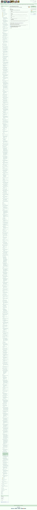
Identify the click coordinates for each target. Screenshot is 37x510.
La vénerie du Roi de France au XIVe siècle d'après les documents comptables (5, 252)
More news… (34, 14)
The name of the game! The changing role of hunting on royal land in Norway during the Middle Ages (5, 454)
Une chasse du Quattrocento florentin (5, 209)
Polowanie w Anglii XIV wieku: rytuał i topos (5, 241)
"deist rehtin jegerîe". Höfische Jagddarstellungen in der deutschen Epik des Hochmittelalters (5, 21)
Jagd (3, 16)
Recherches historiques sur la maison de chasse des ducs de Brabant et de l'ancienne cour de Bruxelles (5, 70)
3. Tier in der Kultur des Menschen (5, 479)
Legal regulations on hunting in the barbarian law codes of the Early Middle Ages (5, 456)
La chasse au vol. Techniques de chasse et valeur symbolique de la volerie (5, 287)
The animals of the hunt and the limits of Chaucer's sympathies (5, 476)
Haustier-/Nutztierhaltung (5, 13)
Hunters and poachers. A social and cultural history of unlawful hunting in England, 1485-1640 (5, 117)
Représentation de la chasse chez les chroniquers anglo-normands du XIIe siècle (5, 183)
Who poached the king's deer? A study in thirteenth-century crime (5, 292)
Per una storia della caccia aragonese (5, 105)
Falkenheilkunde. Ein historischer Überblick (5, 300)
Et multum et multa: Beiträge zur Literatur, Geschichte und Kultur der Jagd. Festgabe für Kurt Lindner (5, 63)
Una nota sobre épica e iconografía (5, 26)
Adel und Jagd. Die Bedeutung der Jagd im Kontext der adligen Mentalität (5, 378)
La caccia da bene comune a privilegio (5, 177)
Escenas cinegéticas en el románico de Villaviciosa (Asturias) (5, 197)
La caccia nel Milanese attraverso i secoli (5, 294)
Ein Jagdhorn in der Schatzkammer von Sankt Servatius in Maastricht (5, 207)
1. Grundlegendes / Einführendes (4, 10)
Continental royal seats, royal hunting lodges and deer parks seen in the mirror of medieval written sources (5, 446)
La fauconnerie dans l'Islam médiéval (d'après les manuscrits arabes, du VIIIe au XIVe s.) (5, 358)
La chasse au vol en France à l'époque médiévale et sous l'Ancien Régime (5, 333)
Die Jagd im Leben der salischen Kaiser (5, 231)
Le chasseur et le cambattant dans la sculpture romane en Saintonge (5, 195)
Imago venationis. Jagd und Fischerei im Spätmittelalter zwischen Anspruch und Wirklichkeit (5, 75)
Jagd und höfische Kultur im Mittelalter (5, 90)
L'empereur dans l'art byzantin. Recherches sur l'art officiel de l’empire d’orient (5, 473)
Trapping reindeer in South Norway (5, 229)
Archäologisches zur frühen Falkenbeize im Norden (5, 312)
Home (1, 3)
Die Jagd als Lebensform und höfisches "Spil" (5, 96)
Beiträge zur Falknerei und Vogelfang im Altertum (5, 314)
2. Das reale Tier (13, 4)
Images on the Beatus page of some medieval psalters (5, 205)
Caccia (3, 203)
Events (15, 3)
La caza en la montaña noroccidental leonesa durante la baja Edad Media (5, 243)
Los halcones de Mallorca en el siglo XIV (5, 336)
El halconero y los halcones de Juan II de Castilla (5, 348)
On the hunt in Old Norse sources (5, 447)
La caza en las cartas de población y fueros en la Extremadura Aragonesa (5, 100)
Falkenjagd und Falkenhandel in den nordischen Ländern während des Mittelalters (5, 310)
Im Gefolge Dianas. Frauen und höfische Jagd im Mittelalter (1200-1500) (5, 68)
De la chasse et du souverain (4, 129)
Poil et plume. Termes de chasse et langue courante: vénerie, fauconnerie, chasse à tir (5, 364)
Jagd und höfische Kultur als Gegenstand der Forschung (5, 144)
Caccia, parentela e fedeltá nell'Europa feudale (5, 72)
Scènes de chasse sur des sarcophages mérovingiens (5, 201)
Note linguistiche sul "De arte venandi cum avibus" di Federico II (5, 360)
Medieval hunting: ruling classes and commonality (5, 35)
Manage (8, 3)
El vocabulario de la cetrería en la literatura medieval (5, 362)
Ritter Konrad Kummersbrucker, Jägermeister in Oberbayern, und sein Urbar (5, 227)
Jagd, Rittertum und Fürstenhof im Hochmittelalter (5, 139)
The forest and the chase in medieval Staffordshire (5, 233)
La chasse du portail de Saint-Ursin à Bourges (5, 189)
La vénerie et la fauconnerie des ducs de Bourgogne (5, 335)
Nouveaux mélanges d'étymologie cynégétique (5, 369)
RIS (11, 17)
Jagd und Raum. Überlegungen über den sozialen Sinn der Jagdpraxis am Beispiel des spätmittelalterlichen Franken (5, 125)
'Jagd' (3, 374)
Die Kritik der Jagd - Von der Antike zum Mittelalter (5, 164)
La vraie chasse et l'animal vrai (5, 134)
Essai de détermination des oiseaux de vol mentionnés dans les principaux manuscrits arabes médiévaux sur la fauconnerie (5, 372)
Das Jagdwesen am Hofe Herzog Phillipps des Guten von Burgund (5, 320)
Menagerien (4, 15)
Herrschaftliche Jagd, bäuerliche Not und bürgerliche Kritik (5, 58)
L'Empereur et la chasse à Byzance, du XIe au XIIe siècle (5, 54)
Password (2, 498)
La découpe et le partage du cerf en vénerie (5, 255)
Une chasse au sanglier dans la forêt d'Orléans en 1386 (5, 235)
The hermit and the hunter (5, 244)
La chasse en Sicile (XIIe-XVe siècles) (5, 39)
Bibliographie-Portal (10, 1)
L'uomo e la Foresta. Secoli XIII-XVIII (5, 167)
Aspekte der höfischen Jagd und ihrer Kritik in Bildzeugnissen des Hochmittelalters (5, 175)
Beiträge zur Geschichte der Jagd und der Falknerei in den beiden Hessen (5, 98)
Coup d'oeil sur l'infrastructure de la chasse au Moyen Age (5, 112)
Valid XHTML (18, 508)
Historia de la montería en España (5, 317)
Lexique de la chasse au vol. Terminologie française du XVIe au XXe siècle (5, 30)
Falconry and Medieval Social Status (5, 331)
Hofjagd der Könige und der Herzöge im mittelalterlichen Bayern (5, 163)
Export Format (11, 9)
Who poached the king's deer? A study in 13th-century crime (5, 237)
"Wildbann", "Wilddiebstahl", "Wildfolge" (5, 179)
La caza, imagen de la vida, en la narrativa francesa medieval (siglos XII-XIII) (5, 185)
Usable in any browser (24, 508)
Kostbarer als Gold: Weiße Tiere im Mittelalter (5, 395)
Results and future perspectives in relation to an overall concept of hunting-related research (5, 470)
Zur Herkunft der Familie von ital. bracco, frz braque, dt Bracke (5, 296)
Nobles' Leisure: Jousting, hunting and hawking (5, 94)
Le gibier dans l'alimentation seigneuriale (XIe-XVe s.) (5, 289)
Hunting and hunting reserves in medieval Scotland (5, 307)
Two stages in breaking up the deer (5, 239)
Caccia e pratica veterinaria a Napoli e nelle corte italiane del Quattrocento (5, 107)
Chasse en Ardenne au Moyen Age (5, 248)
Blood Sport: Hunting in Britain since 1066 (5, 403)
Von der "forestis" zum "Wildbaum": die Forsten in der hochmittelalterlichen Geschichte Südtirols (5, 273)
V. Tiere (3, 487)
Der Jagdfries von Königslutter (4, 218)
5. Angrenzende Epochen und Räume (5, 482)
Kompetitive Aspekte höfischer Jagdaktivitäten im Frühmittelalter (5, 397)
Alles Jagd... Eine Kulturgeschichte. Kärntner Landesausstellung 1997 (5, 34)
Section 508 (12, 508)
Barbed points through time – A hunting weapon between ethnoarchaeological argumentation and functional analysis (5, 421)
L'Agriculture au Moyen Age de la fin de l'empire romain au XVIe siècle (5, 78)
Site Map (31, 0)
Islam (3, 202)
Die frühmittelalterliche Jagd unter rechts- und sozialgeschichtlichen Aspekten (5, 92)
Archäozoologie (4, 12)
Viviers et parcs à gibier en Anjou (5, 267)
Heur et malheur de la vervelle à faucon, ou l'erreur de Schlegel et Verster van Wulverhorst (5, 355)
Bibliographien (5, 3)
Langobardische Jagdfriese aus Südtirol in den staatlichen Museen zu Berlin (5, 225)
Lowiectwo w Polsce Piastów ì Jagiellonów (5, 180)
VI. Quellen (3, 488)
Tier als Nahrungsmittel (5, 14)
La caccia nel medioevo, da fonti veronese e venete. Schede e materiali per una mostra (5, 42)
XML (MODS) (12, 19)
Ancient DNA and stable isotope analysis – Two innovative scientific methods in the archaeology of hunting (5, 465)
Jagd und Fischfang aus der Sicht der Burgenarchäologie (5, 121)
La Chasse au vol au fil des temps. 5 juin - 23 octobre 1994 (5, 298)
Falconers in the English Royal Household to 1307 (5, 325)
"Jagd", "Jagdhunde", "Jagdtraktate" (5, 146)
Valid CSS (21, 508)
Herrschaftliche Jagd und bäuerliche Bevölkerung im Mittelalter (5, 161)
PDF (11, 15)
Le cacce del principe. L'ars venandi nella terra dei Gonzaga (5, 114)
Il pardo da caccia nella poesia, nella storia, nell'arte (5, 254)
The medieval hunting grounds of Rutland (5, 45)
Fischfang (4, 478)
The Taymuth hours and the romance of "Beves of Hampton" (5, 187)
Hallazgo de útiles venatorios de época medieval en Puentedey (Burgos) (5, 191)
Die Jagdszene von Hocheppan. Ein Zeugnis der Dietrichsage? (5, 220)
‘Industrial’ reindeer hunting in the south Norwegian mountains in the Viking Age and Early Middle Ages (5, 419)
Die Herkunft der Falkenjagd (5, 313)
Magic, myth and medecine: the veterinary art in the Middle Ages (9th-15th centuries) (5, 137)
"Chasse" (4, 79)
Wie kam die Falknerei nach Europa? (5, 290)
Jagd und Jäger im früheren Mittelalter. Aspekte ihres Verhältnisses (5, 65)
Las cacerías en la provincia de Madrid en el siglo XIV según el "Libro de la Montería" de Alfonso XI (5, 283)
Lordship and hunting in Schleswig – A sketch (5, 451)
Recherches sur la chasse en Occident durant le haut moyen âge (5, 173)
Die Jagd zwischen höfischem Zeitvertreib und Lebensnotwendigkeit (5, 394)
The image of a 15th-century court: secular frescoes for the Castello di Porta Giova (5, 222)
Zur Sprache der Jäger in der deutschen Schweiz (5, 366)
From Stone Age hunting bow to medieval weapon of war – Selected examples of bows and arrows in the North (5, 428)
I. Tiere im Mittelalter (9, 4)
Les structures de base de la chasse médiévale (5, 80)
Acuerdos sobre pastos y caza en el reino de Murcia (5, 168)
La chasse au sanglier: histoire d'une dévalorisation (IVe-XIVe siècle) (5, 276)
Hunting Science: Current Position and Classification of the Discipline (5, 102)
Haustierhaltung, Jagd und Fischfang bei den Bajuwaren (5, 56)
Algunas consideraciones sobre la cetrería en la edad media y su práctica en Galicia (5, 302)
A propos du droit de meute (5, 232)
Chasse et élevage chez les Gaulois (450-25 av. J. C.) (5, 120)
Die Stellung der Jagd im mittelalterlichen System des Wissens (5, 60)
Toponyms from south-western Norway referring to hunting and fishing (5, 462)
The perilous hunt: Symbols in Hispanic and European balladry (5, 28)
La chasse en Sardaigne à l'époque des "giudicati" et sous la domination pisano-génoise (5, 52)
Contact (35, 0)
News (12, 3)
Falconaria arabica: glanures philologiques (5, 375)
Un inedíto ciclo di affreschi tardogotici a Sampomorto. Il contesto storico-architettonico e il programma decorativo (5, 215)
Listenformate (3, 490)
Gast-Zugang (34, 13)
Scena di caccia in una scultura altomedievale (5, 192)
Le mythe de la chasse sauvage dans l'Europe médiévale (5, 128)
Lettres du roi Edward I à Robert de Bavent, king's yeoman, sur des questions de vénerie (5, 344)
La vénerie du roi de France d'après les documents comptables (5, 250)
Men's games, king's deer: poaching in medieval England (5, 246)
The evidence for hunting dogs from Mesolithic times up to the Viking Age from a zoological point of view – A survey (5, 431)
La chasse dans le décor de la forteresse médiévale (5, 391)
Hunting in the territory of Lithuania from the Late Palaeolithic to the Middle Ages (5, 468)
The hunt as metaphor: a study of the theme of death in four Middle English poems (5, 24)
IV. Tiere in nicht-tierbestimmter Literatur (5, 486)
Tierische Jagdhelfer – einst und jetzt (5, 389)
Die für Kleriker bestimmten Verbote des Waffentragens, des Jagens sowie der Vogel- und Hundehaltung (5, 109)
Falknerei (3, 477)
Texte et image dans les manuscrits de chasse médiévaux (5, 406)
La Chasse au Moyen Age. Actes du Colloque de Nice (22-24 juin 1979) (5, 49)
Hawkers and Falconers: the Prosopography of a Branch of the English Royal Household (5, 329)
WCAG (15, 508)
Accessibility (33, 0)
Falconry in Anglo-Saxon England (5, 326)
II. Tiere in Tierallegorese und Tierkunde (4, 483)
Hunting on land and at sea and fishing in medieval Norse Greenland (5, 171)
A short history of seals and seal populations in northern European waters (5, 411)
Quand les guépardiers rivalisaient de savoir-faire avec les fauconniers (5, 352)
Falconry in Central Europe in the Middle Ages (5, 318)
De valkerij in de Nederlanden (4, 342)
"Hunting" (4, 133)
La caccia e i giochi (4, 73)
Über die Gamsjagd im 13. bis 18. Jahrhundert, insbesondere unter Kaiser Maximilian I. (5, 385)
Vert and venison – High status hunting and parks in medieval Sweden (5, 450)
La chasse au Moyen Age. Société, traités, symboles (5, 47)
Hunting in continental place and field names (5, 460)
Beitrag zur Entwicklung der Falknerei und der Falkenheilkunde (5, 305)
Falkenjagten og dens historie (5, 346)
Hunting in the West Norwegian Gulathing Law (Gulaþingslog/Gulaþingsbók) (5, 459)
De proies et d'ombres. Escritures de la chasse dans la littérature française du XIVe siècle (5, 18)
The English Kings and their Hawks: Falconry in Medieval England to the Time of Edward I (5, 323)
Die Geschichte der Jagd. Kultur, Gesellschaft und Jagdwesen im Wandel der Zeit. (5, 142)
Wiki (10, 3)
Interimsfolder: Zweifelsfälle (4, 489)
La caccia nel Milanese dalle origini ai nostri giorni (5, 38)
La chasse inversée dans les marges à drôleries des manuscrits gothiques (5, 199)
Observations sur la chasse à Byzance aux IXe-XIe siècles (5, 132)
